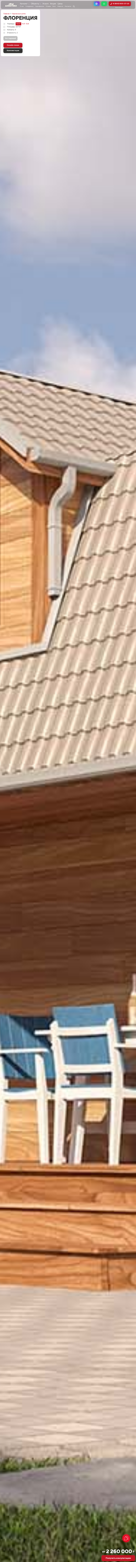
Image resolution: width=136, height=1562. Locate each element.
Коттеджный (10, 38)
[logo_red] (11, 5)
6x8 (27, 24)
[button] (74, 4)
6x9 (23, 24)
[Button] (96, 3)
